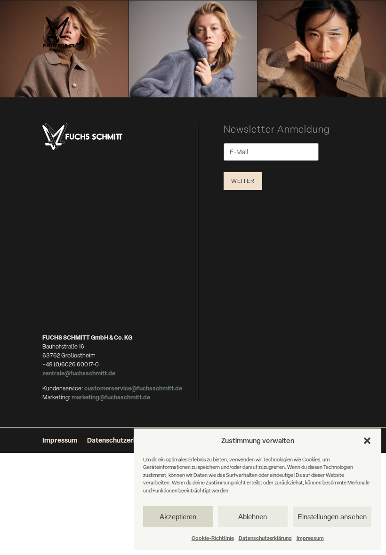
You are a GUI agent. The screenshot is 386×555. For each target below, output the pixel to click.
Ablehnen (252, 517)
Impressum (310, 537)
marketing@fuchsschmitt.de (111, 397)
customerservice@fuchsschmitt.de (133, 388)
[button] (367, 440)
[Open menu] (334, 31)
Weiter (243, 181)
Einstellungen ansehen (332, 517)
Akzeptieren (178, 517)
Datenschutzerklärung (265, 537)
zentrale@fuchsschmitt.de (79, 373)
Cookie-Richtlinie (213, 537)
